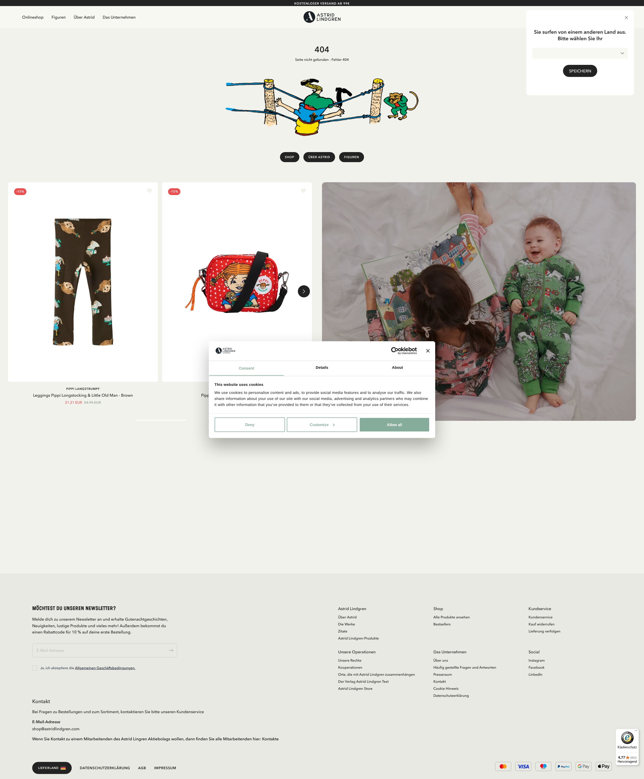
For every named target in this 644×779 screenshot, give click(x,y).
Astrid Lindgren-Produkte (358, 638)
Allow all (394, 424)
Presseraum (442, 674)
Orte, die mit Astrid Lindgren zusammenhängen (376, 674)
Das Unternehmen (119, 17)
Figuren (59, 17)
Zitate (342, 631)
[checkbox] (34, 667)
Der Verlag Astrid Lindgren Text (363, 681)
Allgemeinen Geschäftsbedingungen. (105, 668)
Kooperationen (350, 667)
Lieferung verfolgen (544, 631)
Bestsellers (442, 624)
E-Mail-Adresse (46, 721)
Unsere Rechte (349, 660)
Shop (289, 157)
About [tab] (397, 367)
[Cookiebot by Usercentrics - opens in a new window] (395, 350)
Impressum (165, 768)
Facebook (536, 667)
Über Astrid (84, 17)
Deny (249, 424)
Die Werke (346, 624)
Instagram (537, 660)
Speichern (580, 70)
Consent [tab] (246, 368)
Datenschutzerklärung (451, 695)
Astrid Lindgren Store (355, 688)
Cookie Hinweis (446, 688)
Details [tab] (322, 367)
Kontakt (439, 681)
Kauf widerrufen (541, 624)
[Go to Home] (322, 17)
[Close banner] (428, 350)
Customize (319, 424)
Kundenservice (540, 617)
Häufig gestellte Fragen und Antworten (464, 667)
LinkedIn (535, 674)
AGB (142, 768)
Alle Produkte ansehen (451, 617)
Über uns (440, 660)
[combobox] (580, 53)
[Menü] (636, 732)
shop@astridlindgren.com (55, 728)
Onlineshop (33, 17)
